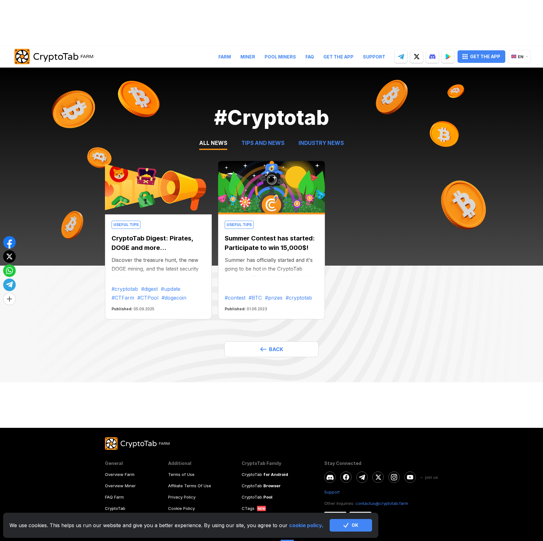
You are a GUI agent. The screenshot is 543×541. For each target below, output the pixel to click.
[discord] (432, 56)
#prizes (273, 298)
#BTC (255, 298)
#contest (235, 298)
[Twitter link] (378, 477)
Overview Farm (119, 474)
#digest (149, 289)
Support (374, 56)
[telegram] (401, 56)
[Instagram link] (394, 477)
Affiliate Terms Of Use (189, 485)
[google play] (448, 56)
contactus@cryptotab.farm (381, 503)
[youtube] (410, 477)
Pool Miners (280, 56)
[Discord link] (330, 477)
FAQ (309, 56)
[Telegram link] (362, 477)
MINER (247, 56)
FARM (224, 56)
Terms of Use (181, 474)
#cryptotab (125, 289)
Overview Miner (120, 485)
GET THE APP (485, 56)
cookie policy (305, 525)
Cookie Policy (181, 508)
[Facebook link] (346, 477)
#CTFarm (123, 298)
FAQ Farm (114, 497)
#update (170, 289)
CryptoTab (115, 508)
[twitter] (416, 56)
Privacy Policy (181, 497)
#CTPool (147, 298)
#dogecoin (174, 298)
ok (355, 525)
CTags (248, 508)
